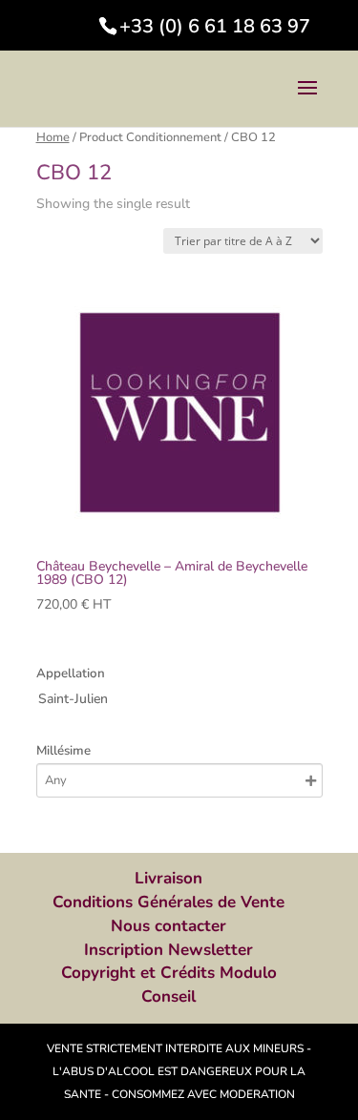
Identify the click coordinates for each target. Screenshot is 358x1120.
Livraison (168, 878)
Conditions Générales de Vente (168, 902)
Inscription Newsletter (168, 950)
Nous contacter (168, 926)
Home (53, 137)
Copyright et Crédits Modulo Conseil (169, 984)
